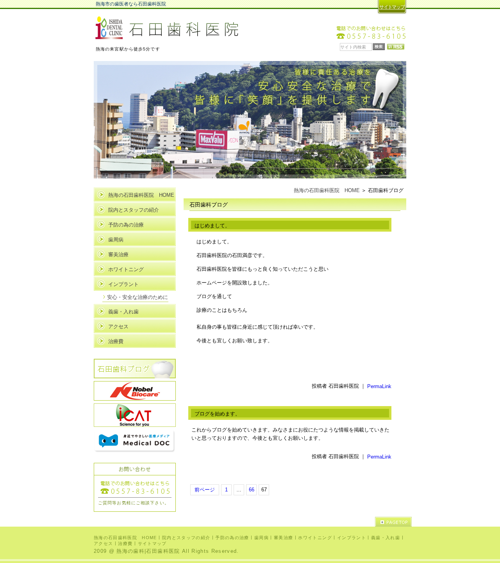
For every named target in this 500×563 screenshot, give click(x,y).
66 (251, 490)
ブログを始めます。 (217, 414)
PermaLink (379, 386)
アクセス (118, 326)
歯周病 (115, 240)
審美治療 (118, 254)
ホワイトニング (126, 269)
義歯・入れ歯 (123, 312)
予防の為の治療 (126, 225)
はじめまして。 (212, 225)
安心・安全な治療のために (137, 297)
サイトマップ (392, 7)
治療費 (115, 341)
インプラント (123, 284)
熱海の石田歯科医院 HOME (327, 190)
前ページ (205, 490)
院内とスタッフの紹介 (133, 210)
